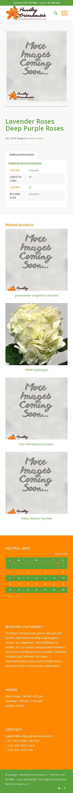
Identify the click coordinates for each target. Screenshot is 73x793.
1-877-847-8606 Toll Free (22, 740)
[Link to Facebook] (65, 788)
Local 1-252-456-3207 (49, 2)
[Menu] (62, 12)
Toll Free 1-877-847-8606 (25, 2)
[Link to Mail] (59, 788)
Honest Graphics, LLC (19, 783)
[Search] (53, 12)
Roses (40, 138)
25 (30, 187)
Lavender (34, 170)
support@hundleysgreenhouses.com (29, 736)
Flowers (32, 138)
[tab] (21, 155)
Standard (34, 194)
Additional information (21, 154)
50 (30, 177)
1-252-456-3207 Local (20, 745)
